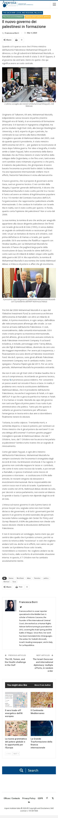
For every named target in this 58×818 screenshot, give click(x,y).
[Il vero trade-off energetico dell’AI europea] (16, 700)
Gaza (14, 582)
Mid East (6, 582)
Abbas (29, 578)
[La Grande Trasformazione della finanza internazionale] (42, 728)
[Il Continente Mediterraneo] (42, 700)
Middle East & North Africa (38, 17)
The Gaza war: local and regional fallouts (22, 13)
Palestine (37, 578)
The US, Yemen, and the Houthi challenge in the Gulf (15, 662)
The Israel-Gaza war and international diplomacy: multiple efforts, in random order (43, 665)
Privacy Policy (28, 798)
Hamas (11, 578)
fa (10, 379)
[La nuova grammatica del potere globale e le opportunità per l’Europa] (16, 728)
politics (46, 578)
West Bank (20, 578)
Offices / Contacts (12, 798)
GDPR (40, 798)
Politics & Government (13, 17)
